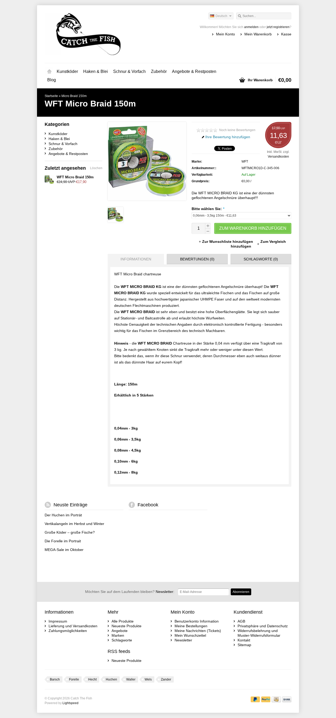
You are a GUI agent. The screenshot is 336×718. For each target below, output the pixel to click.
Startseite (49, 71)
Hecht (92, 679)
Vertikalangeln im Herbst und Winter (74, 524)
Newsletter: (129, 592)
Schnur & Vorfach (129, 71)
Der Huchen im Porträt (63, 515)
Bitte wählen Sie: (208, 209)
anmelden (251, 27)
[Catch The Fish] (106, 34)
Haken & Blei (95, 71)
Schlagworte (122, 640)
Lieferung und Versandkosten (73, 626)
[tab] (134, 259)
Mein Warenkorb (258, 34)
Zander (166, 679)
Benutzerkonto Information (197, 621)
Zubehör (159, 71)
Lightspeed (70, 703)
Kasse (286, 34)
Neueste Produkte (126, 626)
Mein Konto (225, 34)
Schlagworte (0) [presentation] (261, 259)
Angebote (120, 631)
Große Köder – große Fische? (70, 532)
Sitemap (244, 645)
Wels (148, 679)
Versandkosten (278, 156)
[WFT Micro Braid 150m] (115, 221)
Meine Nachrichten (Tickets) (198, 631)
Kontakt (244, 640)
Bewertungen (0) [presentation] (197, 259)
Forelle (74, 679)
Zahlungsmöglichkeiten (68, 631)
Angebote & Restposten (194, 71)
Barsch (55, 679)
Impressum (58, 621)
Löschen (96, 168)
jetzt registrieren (278, 27)
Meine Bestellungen (191, 626)
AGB (241, 621)
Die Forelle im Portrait (63, 541)
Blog (51, 80)
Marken (118, 635)
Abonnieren (241, 592)
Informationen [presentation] (135, 259)
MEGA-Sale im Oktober (64, 550)
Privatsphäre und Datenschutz (263, 626)
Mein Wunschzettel (190, 635)
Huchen (111, 679)
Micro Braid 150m (74, 96)
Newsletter (183, 640)
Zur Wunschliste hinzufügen (228, 241)
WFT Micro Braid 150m (75, 177)
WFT (245, 161)
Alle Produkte (123, 621)
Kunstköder (67, 71)
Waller (130, 679)
